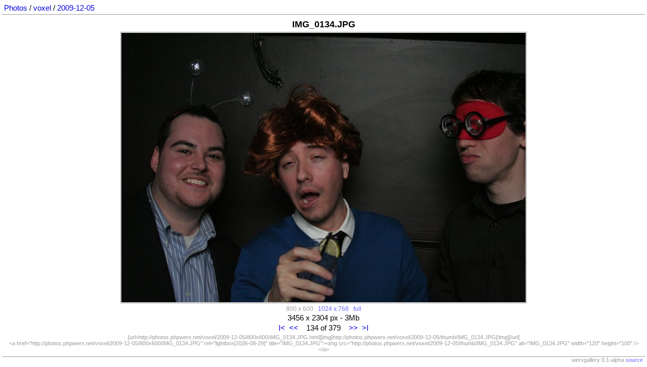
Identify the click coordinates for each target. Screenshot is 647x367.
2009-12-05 (76, 8)
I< (282, 328)
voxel (42, 8)
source (634, 360)
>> (353, 328)
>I (365, 328)
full (357, 308)
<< (293, 328)
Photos (15, 8)
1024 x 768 (333, 308)
